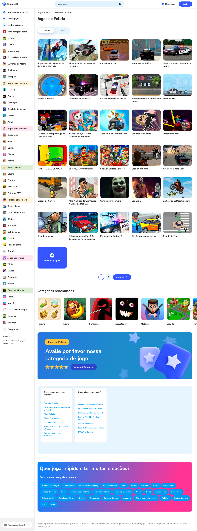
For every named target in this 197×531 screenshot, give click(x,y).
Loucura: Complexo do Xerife (90, 404)
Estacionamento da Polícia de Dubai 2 (57, 408)
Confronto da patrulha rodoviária (53, 434)
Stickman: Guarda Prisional (90, 408)
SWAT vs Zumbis (85, 432)
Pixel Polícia (49, 414)
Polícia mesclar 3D (86, 423)
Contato (6, 336)
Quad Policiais (50, 422)
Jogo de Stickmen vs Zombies (91, 428)
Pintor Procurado (51, 418)
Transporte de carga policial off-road (56, 427)
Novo (62, 30)
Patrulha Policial (51, 403)
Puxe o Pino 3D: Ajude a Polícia (88, 418)
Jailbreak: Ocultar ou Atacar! (90, 413)
